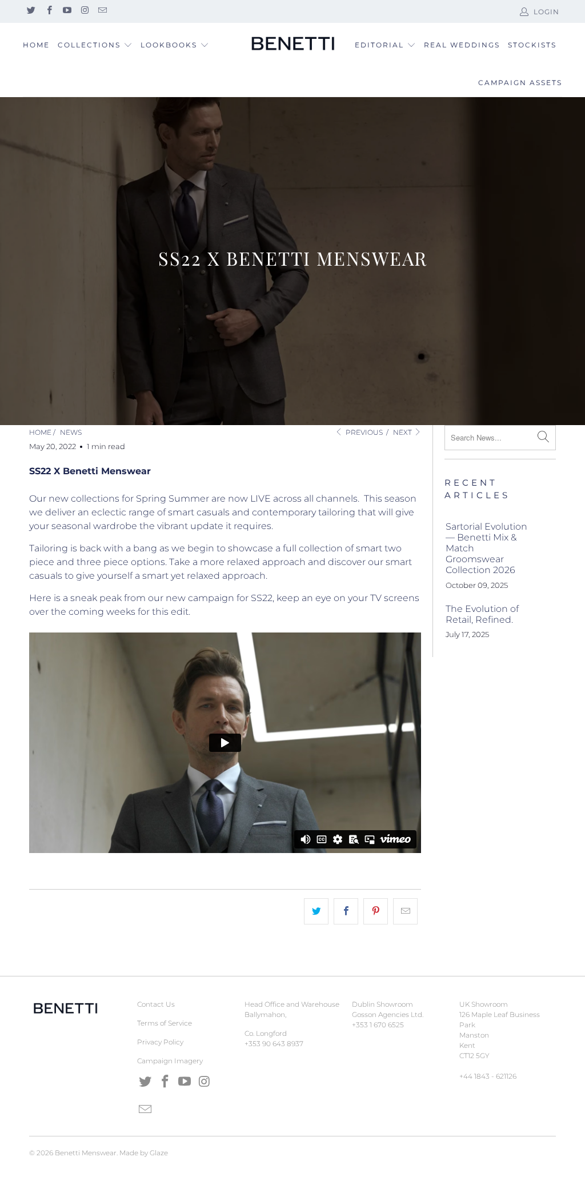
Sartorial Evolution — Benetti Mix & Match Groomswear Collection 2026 (486, 548)
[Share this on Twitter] (316, 911)
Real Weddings (462, 45)
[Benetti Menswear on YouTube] (66, 11)
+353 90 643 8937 (274, 1043)
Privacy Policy (160, 1042)
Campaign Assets (520, 82)
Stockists (532, 45)
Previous (363, 432)
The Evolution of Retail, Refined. (482, 614)
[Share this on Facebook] (346, 911)
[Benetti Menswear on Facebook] (48, 11)
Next (403, 432)
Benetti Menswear (86, 1152)
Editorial (379, 45)
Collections (89, 45)
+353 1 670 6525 (378, 1024)
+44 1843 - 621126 (487, 1076)
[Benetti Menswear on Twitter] (30, 11)
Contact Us (156, 1004)
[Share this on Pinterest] (375, 911)
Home (36, 45)
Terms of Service (164, 1023)
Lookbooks (170, 45)
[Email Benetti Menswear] (102, 11)
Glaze (159, 1152)
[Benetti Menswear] (292, 43)
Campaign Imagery (170, 1060)
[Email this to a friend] (405, 911)
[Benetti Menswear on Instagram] (84, 11)
